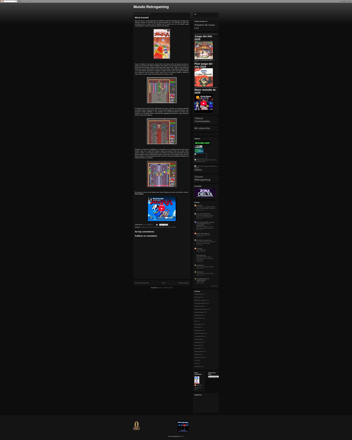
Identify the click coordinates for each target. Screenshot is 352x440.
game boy (197, 345)
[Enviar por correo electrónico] (160, 225)
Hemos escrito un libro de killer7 (204, 266)
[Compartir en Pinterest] (167, 225)
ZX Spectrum (198, 342)
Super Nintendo (172, 227)
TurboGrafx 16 (199, 336)
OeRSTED (161, 227)
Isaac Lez (199, 385)
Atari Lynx (197, 297)
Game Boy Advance (200, 303)
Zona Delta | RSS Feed (203, 214)
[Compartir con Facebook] (165, 225)
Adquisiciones (198, 294)
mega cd (197, 354)
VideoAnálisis (198, 339)
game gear (198, 348)
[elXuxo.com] (202, 144)
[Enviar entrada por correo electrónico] (156, 224)
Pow (166, 227)
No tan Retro (198, 318)
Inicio (163, 283)
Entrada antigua (183, 283)
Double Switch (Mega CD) (203, 235)
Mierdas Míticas (199, 312)
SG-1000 (197, 327)
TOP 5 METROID (201, 250)
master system (199, 351)
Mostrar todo (214, 285)
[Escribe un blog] (162, 225)
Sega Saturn (198, 330)
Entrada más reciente (142, 283)
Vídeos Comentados (202, 120)
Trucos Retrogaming (202, 178)
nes (196, 360)
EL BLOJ (199, 205)
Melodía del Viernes (200, 309)
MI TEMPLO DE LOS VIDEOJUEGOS (202, 279)
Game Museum (201, 255)
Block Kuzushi (149, 227)
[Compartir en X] (164, 225)
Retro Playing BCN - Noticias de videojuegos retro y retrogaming (205, 223)
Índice (198, 169)
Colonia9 (199, 248)
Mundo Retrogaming (151, 7)
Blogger (181, 436)
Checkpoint (200, 265)
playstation (198, 366)
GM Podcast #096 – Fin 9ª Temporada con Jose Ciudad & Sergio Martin (204, 258)
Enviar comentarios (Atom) (166, 287)
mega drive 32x (199, 357)
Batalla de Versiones (200, 300)
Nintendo (155, 227)
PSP (196, 321)
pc (195, 363)
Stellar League (200, 281)
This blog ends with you (204, 240)
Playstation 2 (198, 324)
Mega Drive (198, 306)
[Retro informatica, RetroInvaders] (183, 432)
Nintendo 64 (198, 315)
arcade (142, 227)
